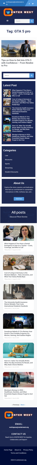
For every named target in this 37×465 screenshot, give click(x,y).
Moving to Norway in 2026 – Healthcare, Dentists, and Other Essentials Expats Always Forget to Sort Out (22, 137)
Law (6, 155)
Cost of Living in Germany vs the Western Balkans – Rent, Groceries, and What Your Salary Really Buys (23, 101)
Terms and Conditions (18, 453)
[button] (7, 20)
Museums (8, 160)
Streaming (8, 168)
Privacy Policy (28, 450)
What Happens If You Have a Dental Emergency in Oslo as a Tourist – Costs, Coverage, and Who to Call (22, 93)
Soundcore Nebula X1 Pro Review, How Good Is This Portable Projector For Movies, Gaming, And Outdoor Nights (22, 119)
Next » (23, 405)
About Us (18, 450)
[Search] (32, 21)
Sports (7, 164)
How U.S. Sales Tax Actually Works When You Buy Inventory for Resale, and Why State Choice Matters (22, 128)
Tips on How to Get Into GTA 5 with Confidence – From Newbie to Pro (17, 63)
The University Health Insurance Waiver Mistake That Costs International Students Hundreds (22, 110)
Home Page (8, 450)
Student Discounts (11, 172)
